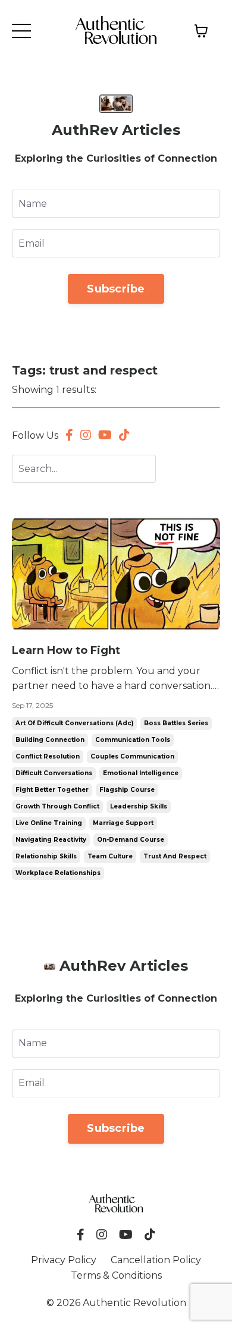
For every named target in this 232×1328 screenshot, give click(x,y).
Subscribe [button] (116, 288)
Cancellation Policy (156, 1260)
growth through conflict (57, 806)
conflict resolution (47, 756)
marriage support (123, 823)
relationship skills (46, 856)
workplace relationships (58, 873)
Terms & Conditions (116, 1275)
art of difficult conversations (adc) (74, 723)
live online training (48, 823)
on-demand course (130, 840)
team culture (110, 856)
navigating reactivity (50, 840)
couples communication (132, 756)
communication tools (132, 740)
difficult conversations (53, 773)
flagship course (127, 790)
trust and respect (174, 856)
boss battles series (176, 723)
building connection (49, 740)
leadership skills (138, 806)
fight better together (52, 790)
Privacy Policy (63, 1260)
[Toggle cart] (201, 30)
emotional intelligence (140, 773)
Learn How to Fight (66, 650)
